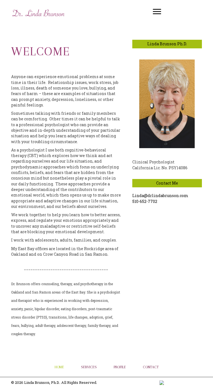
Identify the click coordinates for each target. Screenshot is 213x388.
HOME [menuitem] (59, 367)
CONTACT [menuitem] (151, 367)
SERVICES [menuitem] (89, 367)
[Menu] (157, 11)
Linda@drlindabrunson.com (160, 195)
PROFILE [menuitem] (120, 367)
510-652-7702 (144, 201)
